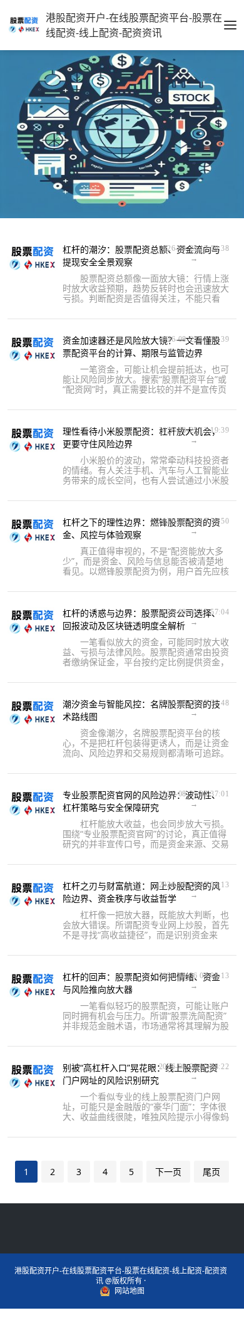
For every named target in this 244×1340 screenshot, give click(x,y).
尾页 (211, 1172)
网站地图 (129, 1291)
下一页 (168, 1172)
